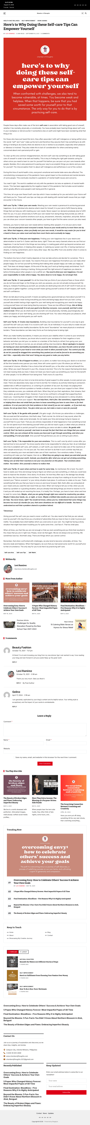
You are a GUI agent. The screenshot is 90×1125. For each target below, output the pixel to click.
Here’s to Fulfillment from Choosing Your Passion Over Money (44, 975)
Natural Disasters (27, 959)
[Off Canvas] (5, 13)
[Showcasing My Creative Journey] (85, 5)
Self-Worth (32, 552)
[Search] (85, 13)
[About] (80, 5)
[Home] (75, 5)
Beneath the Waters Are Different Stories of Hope (39, 962)
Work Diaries (42, 20)
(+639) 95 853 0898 (13, 1053)
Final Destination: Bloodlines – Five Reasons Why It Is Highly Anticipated (73, 608)
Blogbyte (55, 1121)
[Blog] (78, 5)
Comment (8, 722)
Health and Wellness (12, 20)
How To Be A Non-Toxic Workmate (33, 989)
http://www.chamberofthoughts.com (25, 569)
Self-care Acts (9, 552)
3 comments (45, 33)
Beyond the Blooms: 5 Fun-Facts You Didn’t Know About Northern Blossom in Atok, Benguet (43, 1019)
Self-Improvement (28, 20)
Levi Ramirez (10, 33)
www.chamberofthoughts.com (17, 1056)
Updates (51, 1113)
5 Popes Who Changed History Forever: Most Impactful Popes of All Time (44, 608)
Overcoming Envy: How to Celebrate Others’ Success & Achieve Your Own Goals (15, 608)
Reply (14, 662)
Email (49, 740)
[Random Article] (82, 13)
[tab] (12, 952)
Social (12, 7)
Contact (39, 1113)
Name (6, 740)
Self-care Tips (21, 552)
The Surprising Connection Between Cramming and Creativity (72, 806)
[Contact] (83, 5)
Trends (6, 7)
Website (7, 748)
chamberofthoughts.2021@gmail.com (19, 1059)
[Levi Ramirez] (8, 568)
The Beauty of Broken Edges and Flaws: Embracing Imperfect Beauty (15, 800)
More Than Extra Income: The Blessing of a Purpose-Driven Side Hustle (44, 800)
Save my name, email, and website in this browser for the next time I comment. (46, 757)
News (45, 1113)
